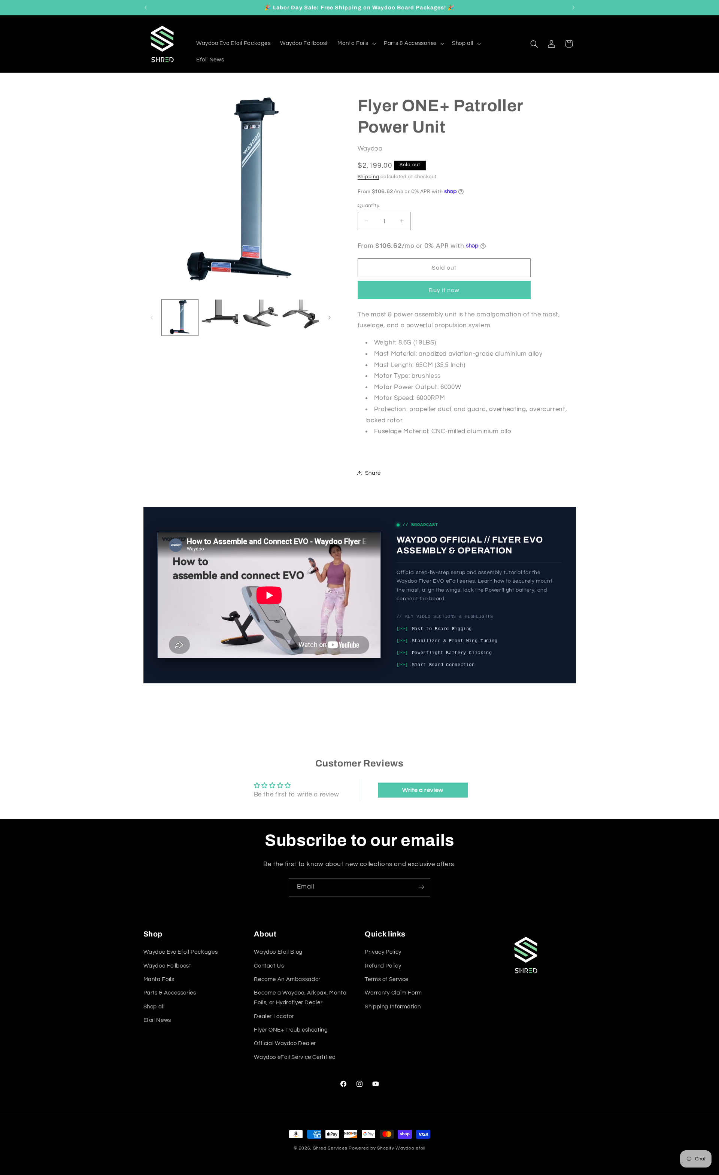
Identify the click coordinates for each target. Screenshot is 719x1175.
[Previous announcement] (145, 7)
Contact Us (269, 966)
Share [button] (373, 473)
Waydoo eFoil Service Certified (295, 1057)
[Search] (534, 43)
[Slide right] (329, 317)
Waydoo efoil (410, 1148)
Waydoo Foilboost (167, 966)
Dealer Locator (274, 1016)
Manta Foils (159, 979)
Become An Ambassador (287, 979)
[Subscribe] (421, 887)
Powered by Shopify (371, 1148)
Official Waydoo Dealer (285, 1043)
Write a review (422, 790)
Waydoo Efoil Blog (278, 952)
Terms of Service (387, 979)
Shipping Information (393, 1006)
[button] (356, 43)
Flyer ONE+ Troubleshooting (291, 1030)
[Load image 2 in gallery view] (220, 318)
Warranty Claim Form (393, 993)
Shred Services (330, 1148)
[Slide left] (151, 317)
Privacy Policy (383, 952)
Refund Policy (383, 966)
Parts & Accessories (169, 993)
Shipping (368, 176)
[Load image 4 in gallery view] (300, 318)
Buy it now (444, 290)
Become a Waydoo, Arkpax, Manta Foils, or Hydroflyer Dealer (300, 997)
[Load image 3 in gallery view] (260, 318)
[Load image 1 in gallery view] (180, 318)
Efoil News (157, 1020)
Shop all (154, 1006)
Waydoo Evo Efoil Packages (180, 952)
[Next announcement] (573, 7)
